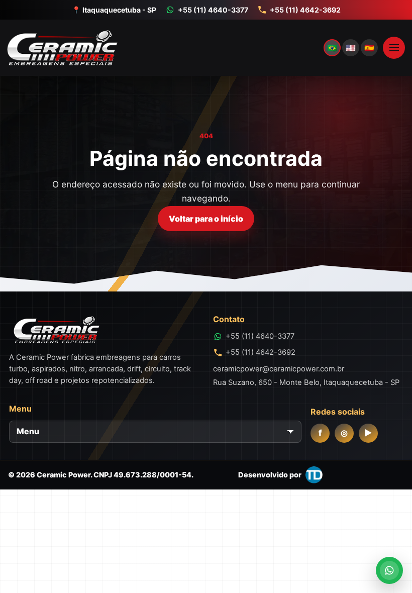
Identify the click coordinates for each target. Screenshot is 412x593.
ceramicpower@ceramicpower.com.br (278, 368)
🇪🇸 (369, 48)
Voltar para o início (206, 219)
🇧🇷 (332, 48)
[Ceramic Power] (191, 48)
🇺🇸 (351, 48)
